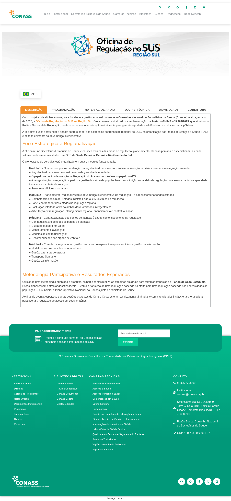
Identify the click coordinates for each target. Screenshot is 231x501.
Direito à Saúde (65, 383)
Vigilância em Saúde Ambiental (109, 444)
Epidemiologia (100, 409)
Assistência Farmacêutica (106, 383)
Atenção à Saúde (102, 388)
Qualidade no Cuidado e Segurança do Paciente (118, 434)
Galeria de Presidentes (26, 393)
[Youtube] (203, 7)
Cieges (17, 419)
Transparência (21, 414)
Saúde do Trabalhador (105, 439)
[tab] (33, 110)
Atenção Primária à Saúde (107, 393)
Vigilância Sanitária (103, 449)
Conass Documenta (67, 393)
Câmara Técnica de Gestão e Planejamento (116, 419)
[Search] (160, 7)
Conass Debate (65, 398)
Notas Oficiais (21, 398)
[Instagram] (177, 7)
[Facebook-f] (186, 7)
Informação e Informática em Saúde (112, 424)
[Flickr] (195, 7)
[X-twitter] (168, 7)
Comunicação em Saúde (106, 398)
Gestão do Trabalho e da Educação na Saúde (117, 414)
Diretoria (18, 388)
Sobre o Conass (22, 383)
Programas (20, 409)
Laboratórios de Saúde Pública (109, 429)
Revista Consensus (67, 388)
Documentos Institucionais (28, 403)
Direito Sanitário (101, 403)
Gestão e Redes (65, 403)
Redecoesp (20, 424)
